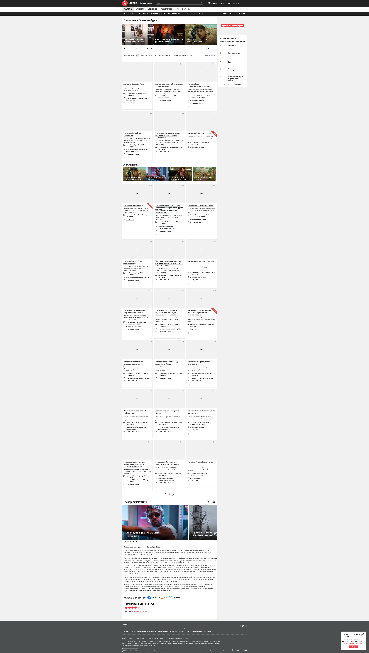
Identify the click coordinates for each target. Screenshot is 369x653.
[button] (207, 501)
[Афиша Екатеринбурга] (129, 3)
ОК (353, 647)
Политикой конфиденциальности (353, 643)
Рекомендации (130, 164)
